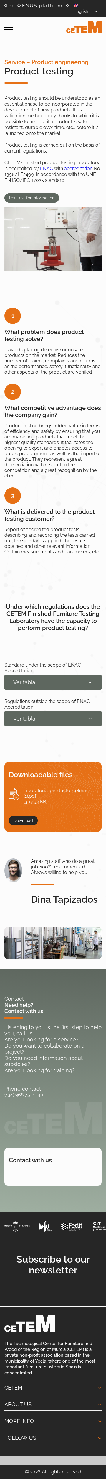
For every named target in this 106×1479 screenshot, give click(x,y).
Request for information (31, 198)
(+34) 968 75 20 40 (23, 1094)
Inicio (9, 43)
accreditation (78, 168)
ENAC (46, 168)
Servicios (26, 43)
